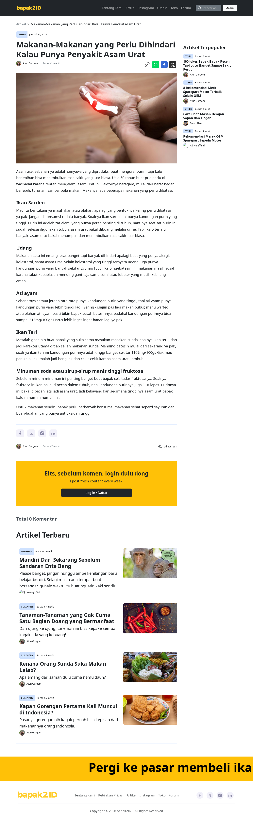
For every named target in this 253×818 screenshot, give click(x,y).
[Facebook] (20, 433)
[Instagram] (42, 433)
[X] (31, 433)
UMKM (162, 8)
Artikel (130, 8)
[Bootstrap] (37, 795)
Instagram (146, 8)
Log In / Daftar (97, 493)
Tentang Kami (112, 8)
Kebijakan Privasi (111, 795)
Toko (174, 8)
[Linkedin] (53, 433)
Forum (186, 8)
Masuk (230, 8)
